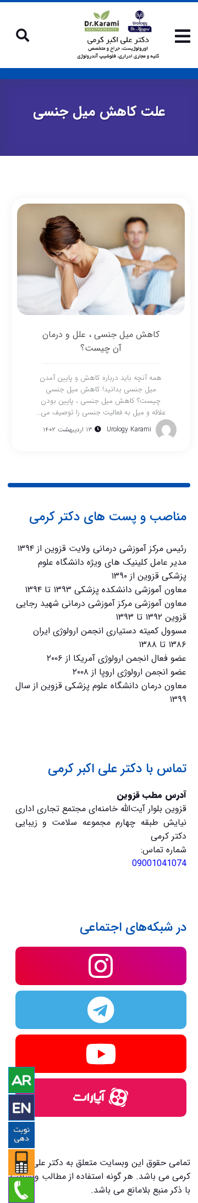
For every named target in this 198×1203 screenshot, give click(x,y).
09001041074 (159, 863)
